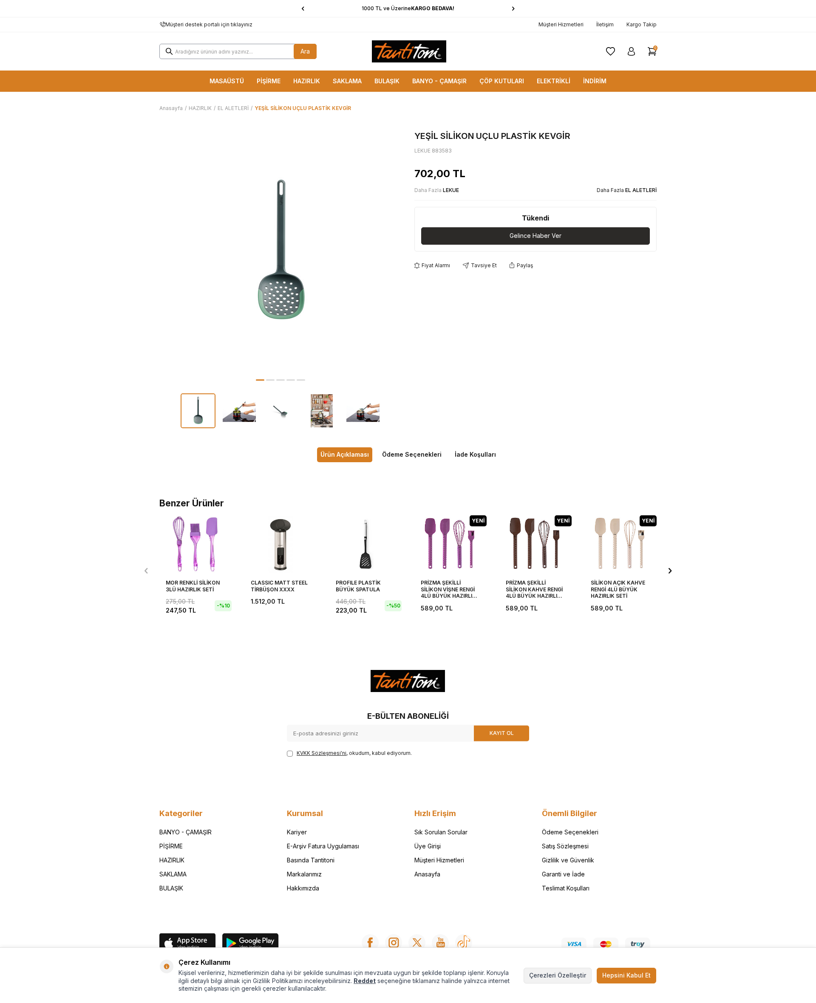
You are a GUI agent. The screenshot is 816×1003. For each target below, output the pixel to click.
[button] (303, 8)
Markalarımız (304, 874)
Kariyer (297, 832)
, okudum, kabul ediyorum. (354, 753)
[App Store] (187, 944)
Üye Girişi (427, 846)
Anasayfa (171, 108)
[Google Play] (250, 944)
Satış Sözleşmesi (565, 846)
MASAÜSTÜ (227, 81)
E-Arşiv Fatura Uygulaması (323, 846)
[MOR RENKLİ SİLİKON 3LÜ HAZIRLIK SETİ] (195, 544)
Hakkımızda (303, 888)
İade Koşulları (475, 454)
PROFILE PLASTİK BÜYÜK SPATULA (358, 586)
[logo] (409, 51)
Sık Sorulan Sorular (441, 832)
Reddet (365, 980)
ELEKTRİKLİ (553, 81)
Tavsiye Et (484, 265)
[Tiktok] (463, 942)
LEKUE (451, 190)
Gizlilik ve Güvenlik (568, 860)
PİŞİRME (268, 81)
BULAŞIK (387, 81)
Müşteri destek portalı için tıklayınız (208, 24)
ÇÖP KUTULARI (501, 81)
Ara (305, 51)
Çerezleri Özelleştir (557, 975)
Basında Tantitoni (310, 860)
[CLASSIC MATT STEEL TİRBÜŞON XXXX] (280, 544)
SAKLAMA (347, 81)
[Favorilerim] (610, 51)
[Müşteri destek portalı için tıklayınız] (162, 25)
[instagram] (393, 942)
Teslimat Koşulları (565, 888)
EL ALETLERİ (233, 108)
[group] (280, 252)
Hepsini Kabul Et (626, 975)
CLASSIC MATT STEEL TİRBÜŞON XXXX (279, 586)
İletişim (605, 24)
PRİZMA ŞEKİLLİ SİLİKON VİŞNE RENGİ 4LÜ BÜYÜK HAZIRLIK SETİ (448, 589)
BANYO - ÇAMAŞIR (439, 81)
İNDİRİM (594, 81)
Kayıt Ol (502, 733)
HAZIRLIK (306, 81)
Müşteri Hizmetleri (561, 24)
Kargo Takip (641, 24)
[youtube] (440, 942)
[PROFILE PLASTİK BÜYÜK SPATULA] (365, 544)
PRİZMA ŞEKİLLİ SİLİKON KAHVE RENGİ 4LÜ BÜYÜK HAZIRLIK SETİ (534, 589)
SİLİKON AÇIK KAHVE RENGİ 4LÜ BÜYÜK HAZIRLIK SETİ (618, 589)
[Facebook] (370, 942)
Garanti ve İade (563, 874)
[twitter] (416, 942)
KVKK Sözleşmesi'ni (321, 753)
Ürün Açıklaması (344, 454)
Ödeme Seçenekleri (412, 454)
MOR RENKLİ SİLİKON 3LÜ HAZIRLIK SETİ (193, 586)
